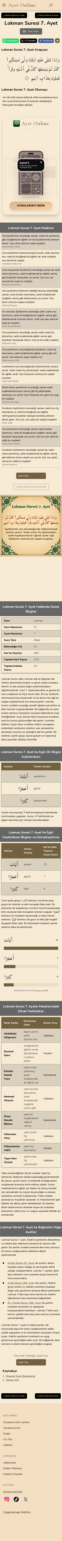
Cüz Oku (7, 1439)
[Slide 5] (30, 197)
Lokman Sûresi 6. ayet (14, 15)
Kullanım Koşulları (12, 1474)
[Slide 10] (38, 197)
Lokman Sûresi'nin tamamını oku (31, 486)
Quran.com (12, 1380)
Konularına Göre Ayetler (16, 1422)
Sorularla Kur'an (11, 1428)
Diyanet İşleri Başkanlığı (20, 1376)
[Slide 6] (32, 197)
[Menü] (4, 5)
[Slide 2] (25, 197)
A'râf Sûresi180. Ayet (21, 1283)
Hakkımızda (9, 1462)
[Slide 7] (33, 197)
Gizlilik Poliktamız (12, 1468)
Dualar (6, 1433)
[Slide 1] (24, 197)
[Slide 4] (28, 197)
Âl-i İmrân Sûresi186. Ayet (24, 1303)
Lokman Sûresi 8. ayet (48, 15)
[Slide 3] (27, 197)
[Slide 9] (36, 197)
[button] (6, 1499)
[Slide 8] (35, 197)
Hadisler (7, 1445)
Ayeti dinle (33, 31)
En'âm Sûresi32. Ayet (21, 1263)
